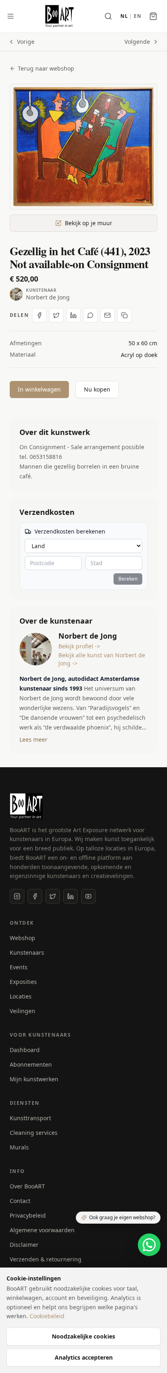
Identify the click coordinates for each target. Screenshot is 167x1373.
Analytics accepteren (84, 1357)
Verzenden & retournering (45, 1259)
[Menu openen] (10, 16)
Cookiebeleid (47, 1316)
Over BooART (27, 1186)
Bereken (127, 578)
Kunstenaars (27, 952)
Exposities (23, 982)
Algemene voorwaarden (42, 1230)
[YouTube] (88, 896)
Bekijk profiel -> (79, 646)
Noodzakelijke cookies (83, 1336)
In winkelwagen (39, 389)
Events (19, 967)
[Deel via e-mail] (107, 315)
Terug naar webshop (46, 68)
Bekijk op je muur (88, 223)
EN (137, 16)
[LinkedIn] (70, 896)
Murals (19, 1147)
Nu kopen (97, 389)
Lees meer (33, 739)
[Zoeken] (108, 16)
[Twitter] (52, 896)
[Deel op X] (56, 315)
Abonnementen (31, 1064)
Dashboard (25, 1050)
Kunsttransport (30, 1118)
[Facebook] (35, 896)
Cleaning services (34, 1132)
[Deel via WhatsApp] (90, 315)
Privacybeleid (28, 1215)
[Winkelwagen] (153, 16)
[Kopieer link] (124, 315)
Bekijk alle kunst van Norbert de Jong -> (101, 659)
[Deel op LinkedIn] (73, 315)
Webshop (22, 938)
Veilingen (22, 1011)
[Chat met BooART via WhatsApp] (149, 1244)
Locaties (21, 996)
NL (124, 16)
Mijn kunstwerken (34, 1079)
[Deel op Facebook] (39, 315)
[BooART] (59, 16)
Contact (20, 1201)
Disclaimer (24, 1244)
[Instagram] (17, 896)
